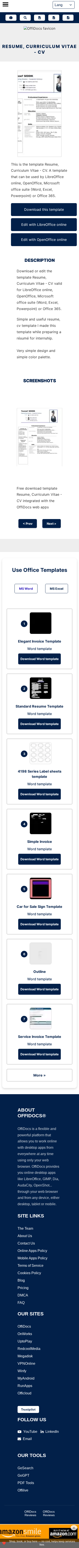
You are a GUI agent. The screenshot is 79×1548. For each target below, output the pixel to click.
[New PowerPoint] (68, 18)
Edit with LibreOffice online (43, 224)
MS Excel (56, 588)
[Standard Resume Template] (42, 698)
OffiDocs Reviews (30, 1513)
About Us (25, 1236)
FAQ (21, 1303)
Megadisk (25, 1356)
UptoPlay (25, 1341)
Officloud (24, 1393)
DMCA (23, 1295)
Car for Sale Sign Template (39, 906)
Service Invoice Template (39, 1036)
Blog (21, 1280)
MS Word (26, 588)
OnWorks (25, 1334)
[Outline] (42, 963)
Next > (51, 523)
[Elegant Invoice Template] (42, 633)
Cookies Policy (29, 1273)
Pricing (23, 1288)
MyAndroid (26, 1378)
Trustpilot (28, 1409)
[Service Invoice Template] (42, 1028)
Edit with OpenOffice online (44, 239)
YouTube (30, 1431)
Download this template (44, 209)
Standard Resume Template (39, 706)
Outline (39, 971)
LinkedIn (52, 1431)
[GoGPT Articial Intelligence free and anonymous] (10, 18)
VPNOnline (26, 1363)
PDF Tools (26, 1483)
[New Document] (39, 18)
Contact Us (26, 1243)
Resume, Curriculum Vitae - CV (39, 49)
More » (39, 1075)
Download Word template (39, 659)
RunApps (25, 1386)
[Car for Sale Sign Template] (42, 898)
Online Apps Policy (32, 1251)
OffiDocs (24, 1326)
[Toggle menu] (5, 5)
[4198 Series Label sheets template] (42, 763)
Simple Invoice (39, 841)
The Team (25, 1228)
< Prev (27, 523)
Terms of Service (30, 1265)
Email (27, 1439)
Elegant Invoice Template (39, 641)
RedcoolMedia (29, 1349)
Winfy (22, 1371)
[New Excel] (53, 18)
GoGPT (23, 1475)
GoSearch (25, 1468)
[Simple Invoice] (42, 833)
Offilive (23, 1490)
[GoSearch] (25, 18)
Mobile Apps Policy (32, 1258)
